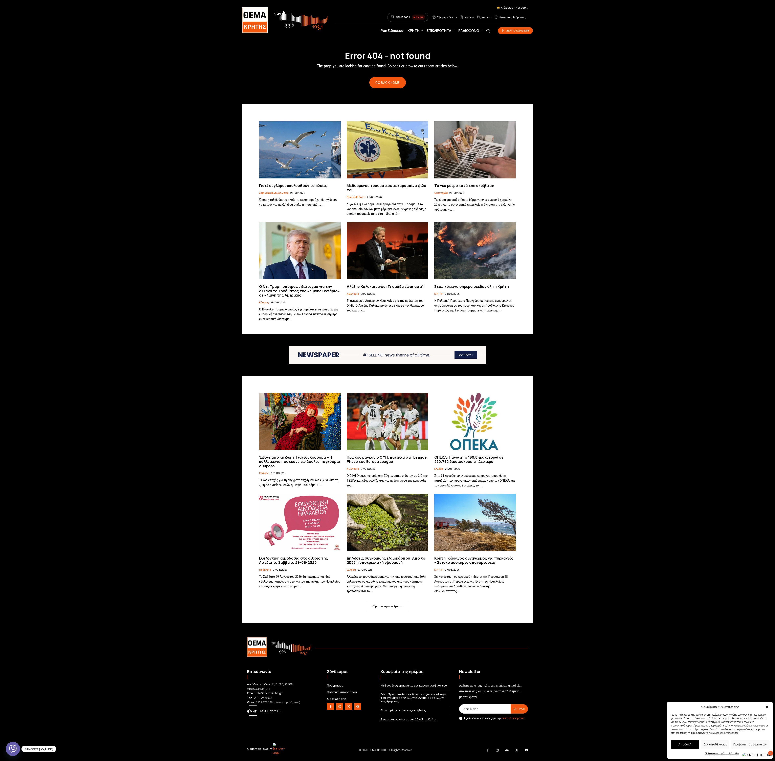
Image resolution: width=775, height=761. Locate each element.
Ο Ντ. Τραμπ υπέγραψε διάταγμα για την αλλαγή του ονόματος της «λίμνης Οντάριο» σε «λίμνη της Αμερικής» (299, 291)
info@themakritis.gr (269, 693)
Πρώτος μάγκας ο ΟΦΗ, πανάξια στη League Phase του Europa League (387, 459)
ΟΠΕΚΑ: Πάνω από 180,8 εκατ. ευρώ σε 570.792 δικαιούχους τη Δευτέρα (468, 459)
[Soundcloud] (507, 750)
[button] (767, 707)
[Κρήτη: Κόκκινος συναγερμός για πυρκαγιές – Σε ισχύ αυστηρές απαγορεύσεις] (475, 522)
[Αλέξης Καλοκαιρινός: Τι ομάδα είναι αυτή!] (387, 250)
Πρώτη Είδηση (356, 197)
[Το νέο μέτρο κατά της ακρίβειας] (475, 149)
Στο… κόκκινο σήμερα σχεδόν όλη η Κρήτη (471, 286)
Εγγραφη (519, 709)
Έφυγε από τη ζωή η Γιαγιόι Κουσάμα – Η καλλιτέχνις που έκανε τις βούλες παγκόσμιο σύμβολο (299, 461)
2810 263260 (263, 698)
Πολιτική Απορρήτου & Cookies (722, 753)
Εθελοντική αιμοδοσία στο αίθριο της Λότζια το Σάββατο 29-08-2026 (293, 560)
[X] (348, 706)
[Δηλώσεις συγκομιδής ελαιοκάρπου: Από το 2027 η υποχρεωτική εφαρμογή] (387, 522)
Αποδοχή (684, 744)
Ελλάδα (438, 469)
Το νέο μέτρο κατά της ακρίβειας (464, 185)
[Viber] (13, 749)
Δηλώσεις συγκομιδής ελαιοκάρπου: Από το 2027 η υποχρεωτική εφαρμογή (386, 560)
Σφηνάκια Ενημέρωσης (274, 193)
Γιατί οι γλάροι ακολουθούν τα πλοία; (293, 185)
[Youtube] (357, 706)
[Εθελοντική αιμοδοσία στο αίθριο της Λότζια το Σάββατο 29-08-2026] (300, 522)
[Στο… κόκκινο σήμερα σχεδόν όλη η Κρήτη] (475, 250)
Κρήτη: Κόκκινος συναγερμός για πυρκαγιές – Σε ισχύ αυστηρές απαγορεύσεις (473, 560)
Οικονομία (441, 193)
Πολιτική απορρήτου (513, 718)
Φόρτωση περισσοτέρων (386, 606)
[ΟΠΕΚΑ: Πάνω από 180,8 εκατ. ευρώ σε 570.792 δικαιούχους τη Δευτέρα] (475, 421)
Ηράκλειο (265, 569)
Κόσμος (264, 302)
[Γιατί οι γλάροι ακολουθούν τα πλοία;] (300, 149)
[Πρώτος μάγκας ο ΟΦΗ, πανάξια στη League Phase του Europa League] (387, 421)
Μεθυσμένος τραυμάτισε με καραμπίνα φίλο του (386, 187)
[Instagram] (339, 706)
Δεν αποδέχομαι (715, 744)
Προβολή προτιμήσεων (750, 744)
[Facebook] (330, 706)
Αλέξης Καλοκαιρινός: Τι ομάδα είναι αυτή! (386, 286)
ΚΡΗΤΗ (438, 294)
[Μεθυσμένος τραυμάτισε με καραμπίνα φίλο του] (387, 149)
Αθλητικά (353, 294)
